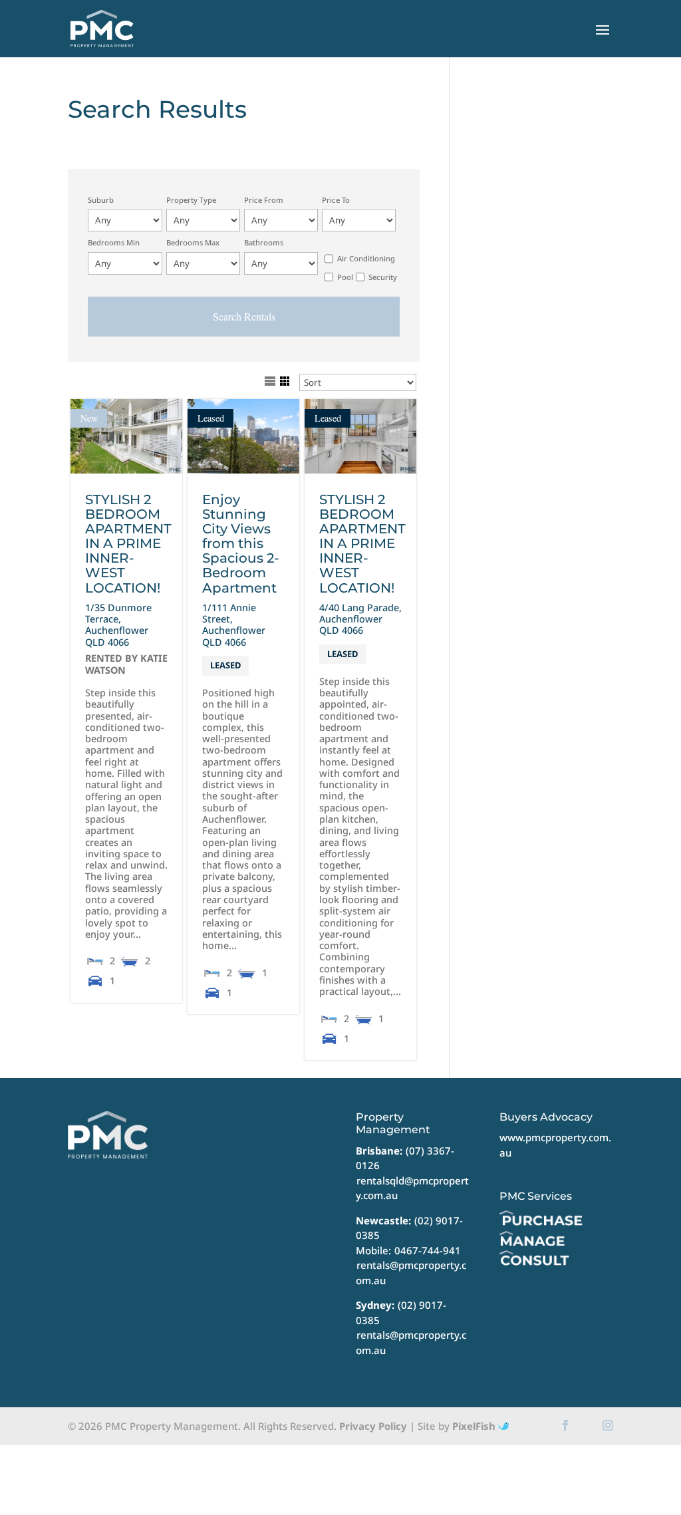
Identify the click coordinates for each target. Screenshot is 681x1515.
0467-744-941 (427, 1250)
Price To (336, 200)
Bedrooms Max (192, 242)
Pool (345, 277)
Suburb (101, 200)
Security (382, 277)
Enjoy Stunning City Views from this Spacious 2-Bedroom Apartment (240, 543)
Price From (263, 200)
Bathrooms (263, 242)
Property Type (191, 200)
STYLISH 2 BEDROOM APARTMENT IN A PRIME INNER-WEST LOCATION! (128, 543)
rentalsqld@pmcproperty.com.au (412, 1188)
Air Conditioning (366, 258)
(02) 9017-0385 (401, 1312)
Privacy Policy (373, 1426)
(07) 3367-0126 (405, 1158)
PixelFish (475, 1426)
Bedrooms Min (114, 242)
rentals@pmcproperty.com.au (411, 1272)
